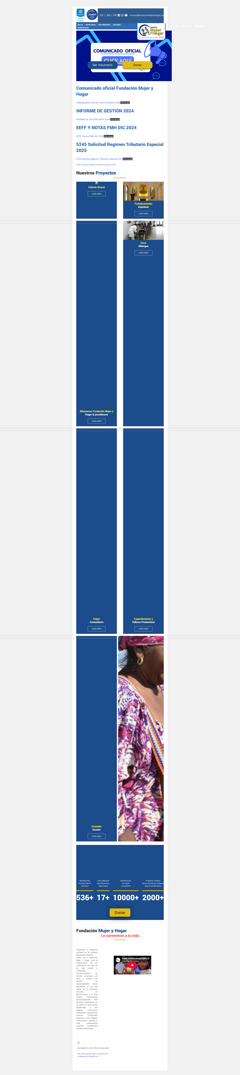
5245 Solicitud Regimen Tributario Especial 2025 (99, 159)
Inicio (80, 25)
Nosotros (91, 25)
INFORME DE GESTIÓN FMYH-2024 (93, 119)
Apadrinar (199, 26)
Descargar (125, 102)
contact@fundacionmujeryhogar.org (147, 15)
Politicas (186, 26)
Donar (137, 65)
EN (108, 15)
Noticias (175, 26)
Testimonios (104, 25)
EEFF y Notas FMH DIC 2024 (90, 136)
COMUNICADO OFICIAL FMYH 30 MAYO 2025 (98, 102)
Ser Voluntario (102, 65)
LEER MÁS (97, 194)
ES (101, 15)
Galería (117, 25)
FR (114, 15)
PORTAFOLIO (83, 28)
